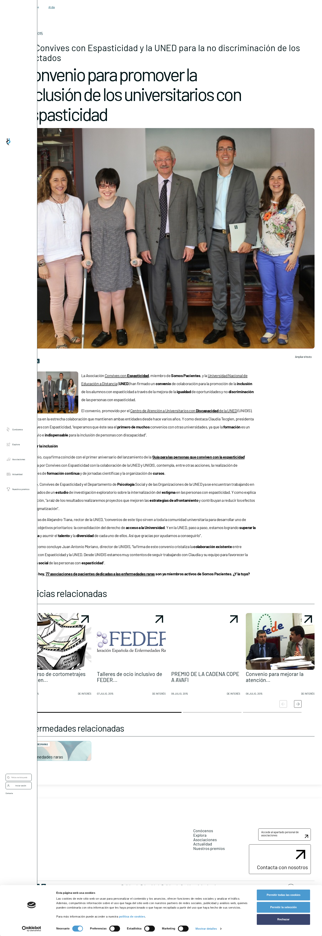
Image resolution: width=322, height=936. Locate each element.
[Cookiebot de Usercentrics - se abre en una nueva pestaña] (31, 929)
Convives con (127, 375)
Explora (16, 444)
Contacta (9, 793)
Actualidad (17, 474)
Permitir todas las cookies (283, 894)
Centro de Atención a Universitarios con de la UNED (183, 410)
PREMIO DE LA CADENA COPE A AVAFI (205, 677)
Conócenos (17, 429)
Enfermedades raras (44, 756)
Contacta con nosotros (282, 867)
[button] (56, 655)
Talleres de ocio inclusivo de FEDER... (129, 677)
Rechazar (283, 919)
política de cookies (132, 916)
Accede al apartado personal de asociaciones (280, 833)
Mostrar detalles (206, 928)
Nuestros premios (20, 489)
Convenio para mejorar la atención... (275, 677)
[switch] (114, 929)
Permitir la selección (283, 907)
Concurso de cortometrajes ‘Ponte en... (54, 677)
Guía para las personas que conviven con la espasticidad (198, 456)
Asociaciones (18, 459)
